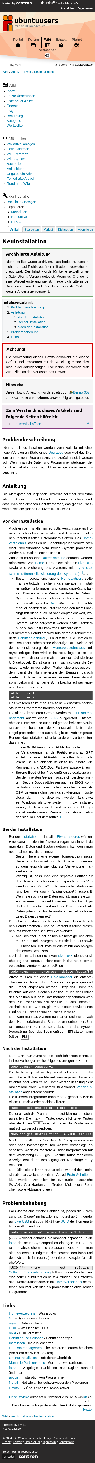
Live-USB (85, 563)
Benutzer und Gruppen (26, 1338)
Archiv (15, 72)
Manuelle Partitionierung (27, 1363)
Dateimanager (61, 977)
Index (11, 91)
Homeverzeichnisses (69, 648)
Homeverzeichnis (68, 1282)
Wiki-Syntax (16, 159)
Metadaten (19, 212)
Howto (27, 72)
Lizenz (6, 1442)
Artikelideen (15, 169)
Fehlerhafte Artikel (20, 179)
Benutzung (15, 116)
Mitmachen (47, 50)
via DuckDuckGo (81, 65)
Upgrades (55, 453)
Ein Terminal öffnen (26, 424)
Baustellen (14, 164)
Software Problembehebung (30, 1272)
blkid (12, 1333)
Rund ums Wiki (18, 184)
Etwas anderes (68, 837)
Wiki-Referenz (17, 154)
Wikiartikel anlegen (21, 144)
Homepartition (71, 579)
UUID (65, 1222)
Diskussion (65, 229)
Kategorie (14, 121)
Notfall (13, 1383)
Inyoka (22, 1425)
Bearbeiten (31, 229)
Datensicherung (53, 558)
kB (85, 1397)
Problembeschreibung (27, 307)
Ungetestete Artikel (21, 174)
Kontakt (17, 1442)
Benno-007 (81, 393)
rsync (13, 1323)
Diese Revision (19, 1397)
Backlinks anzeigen (21, 202)
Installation (29, 837)
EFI (62, 817)
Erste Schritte (77, 1175)
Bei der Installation (31, 322)
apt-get (14, 1378)
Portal (18, 39)
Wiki (47, 39)
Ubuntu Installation (23, 1358)
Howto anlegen (18, 149)
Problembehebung (24, 332)
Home (39, 563)
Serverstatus (66, 1442)
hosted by (9, 3)
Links (15, 337)
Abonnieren (85, 229)
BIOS (53, 718)
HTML (16, 222)
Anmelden (67, 8)
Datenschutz (32, 1442)
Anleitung (18, 313)
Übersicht (14, 106)
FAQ (10, 111)
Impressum (49, 1442)
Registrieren (85, 8)
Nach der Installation (33, 327)
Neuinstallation (44, 72)
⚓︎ (87, 424)
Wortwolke (15, 126)
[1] (81, 572)
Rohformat (19, 217)
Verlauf (48, 229)
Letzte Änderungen (21, 96)
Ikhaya (61, 39)
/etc (53, 603)
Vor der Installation (31, 317)
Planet (77, 39)
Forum (33, 39)
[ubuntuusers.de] (31, 24)
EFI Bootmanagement (25, 1348)
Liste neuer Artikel (20, 101)
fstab (12, 1243)
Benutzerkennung (31, 638)
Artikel (14, 229)
